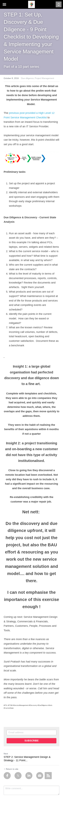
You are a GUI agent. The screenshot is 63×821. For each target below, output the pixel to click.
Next (6, 753)
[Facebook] (7, 775)
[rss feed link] (48, 775)
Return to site (12, 769)
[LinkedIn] (28, 775)
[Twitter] (18, 775)
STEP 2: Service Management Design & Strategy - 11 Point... (27, 759)
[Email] (39, 775)
